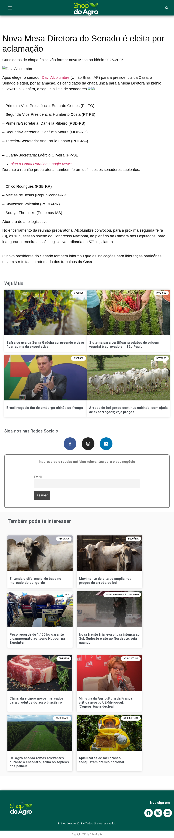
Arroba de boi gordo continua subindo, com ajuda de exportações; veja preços (128, 410)
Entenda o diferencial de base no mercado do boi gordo (35, 581)
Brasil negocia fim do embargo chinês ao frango (44, 408)
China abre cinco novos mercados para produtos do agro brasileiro (37, 700)
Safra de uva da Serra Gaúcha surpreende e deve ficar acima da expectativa (45, 345)
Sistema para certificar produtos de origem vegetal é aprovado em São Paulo (124, 345)
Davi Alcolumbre (55, 77)
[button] (10, 7)
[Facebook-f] (70, 443)
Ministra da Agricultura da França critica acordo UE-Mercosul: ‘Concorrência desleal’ (105, 702)
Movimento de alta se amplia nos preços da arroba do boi (105, 581)
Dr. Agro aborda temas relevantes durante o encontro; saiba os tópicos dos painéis (39, 762)
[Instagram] (88, 443)
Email (38, 477)
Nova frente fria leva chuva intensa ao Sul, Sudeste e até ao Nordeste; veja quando (109, 638)
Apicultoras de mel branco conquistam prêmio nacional (101, 760)
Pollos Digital (96, 834)
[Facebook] (148, 813)
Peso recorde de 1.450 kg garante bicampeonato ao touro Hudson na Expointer (37, 638)
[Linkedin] (106, 443)
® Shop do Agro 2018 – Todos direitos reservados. (87, 823)
